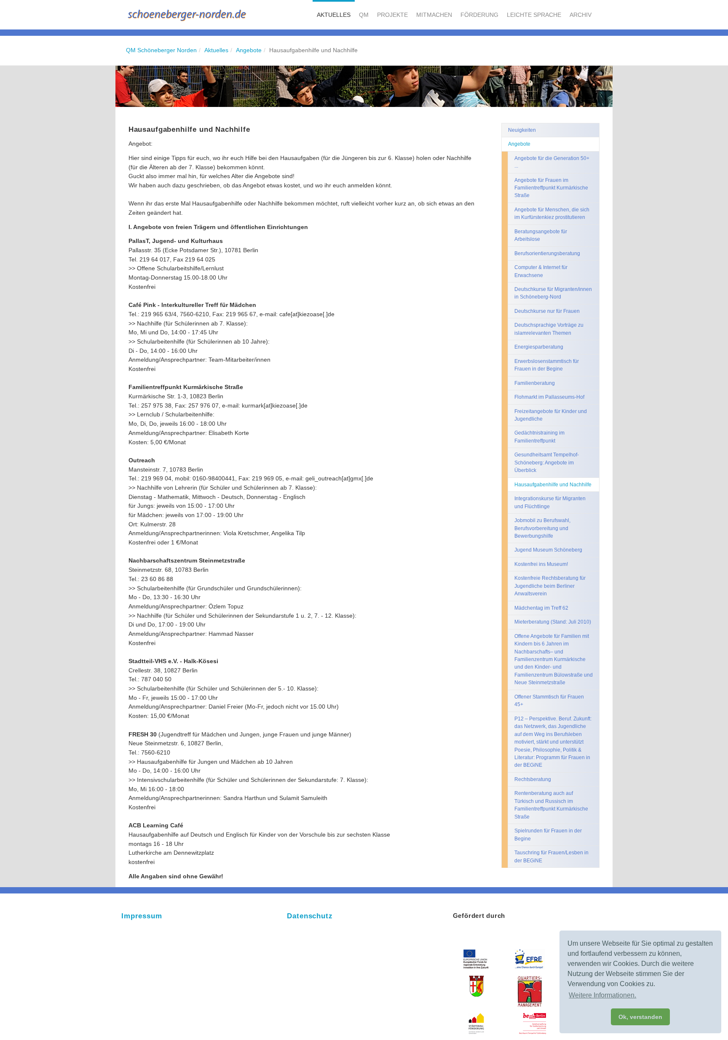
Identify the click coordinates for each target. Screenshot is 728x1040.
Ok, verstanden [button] (640, 1016)
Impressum (141, 916)
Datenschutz (309, 916)
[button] (334, 14)
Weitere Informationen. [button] (602, 995)
